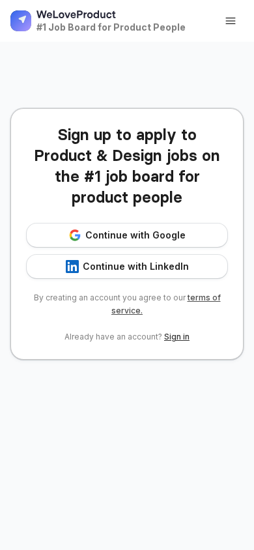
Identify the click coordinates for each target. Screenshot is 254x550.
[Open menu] (230, 21)
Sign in (177, 336)
